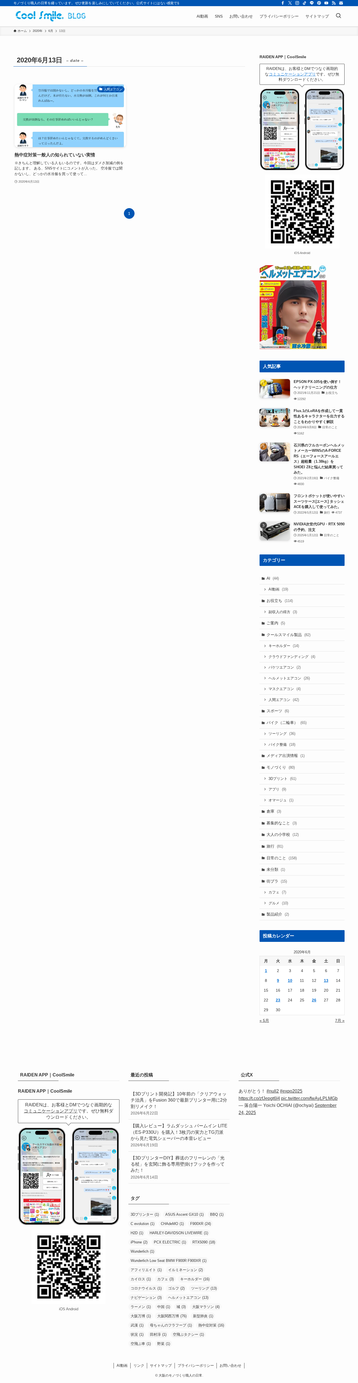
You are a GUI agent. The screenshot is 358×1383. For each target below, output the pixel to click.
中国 (163, 1307)
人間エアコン (283, 700)
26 (314, 1000)
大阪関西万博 (172, 1316)
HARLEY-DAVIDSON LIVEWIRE (179, 1233)
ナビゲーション (146, 1297)
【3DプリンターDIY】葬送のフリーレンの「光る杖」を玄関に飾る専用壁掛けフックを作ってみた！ (178, 1167)
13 (326, 980)
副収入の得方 (282, 612)
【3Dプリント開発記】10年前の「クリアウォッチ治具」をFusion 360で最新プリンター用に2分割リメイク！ (179, 1103)
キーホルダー (283, 646)
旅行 (275, 846)
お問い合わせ (230, 1365)
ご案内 (276, 623)
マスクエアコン (284, 689)
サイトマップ (161, 1365)
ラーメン (141, 1307)
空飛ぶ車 (141, 1344)
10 (290, 980)
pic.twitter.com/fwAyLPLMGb (309, 1098)
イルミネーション (185, 1270)
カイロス (141, 1279)
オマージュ (280, 800)
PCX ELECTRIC (170, 1242)
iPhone (139, 1242)
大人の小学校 (283, 834)
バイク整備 (281, 744)
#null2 (273, 1091)
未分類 (276, 869)
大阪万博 (141, 1316)
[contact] (341, 3)
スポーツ (278, 711)
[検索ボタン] (338, 16)
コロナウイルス (146, 1288)
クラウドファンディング (291, 657)
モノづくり (281, 767)
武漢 (137, 1325)
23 (278, 1000)
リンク (138, 1365)
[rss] (333, 3)
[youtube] (326, 3)
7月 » (340, 1020)
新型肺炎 (203, 1316)
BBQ (216, 1214)
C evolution (142, 1224)
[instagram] (297, 3)
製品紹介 (278, 914)
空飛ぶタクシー (188, 1334)
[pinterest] (319, 3)
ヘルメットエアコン (289, 678)
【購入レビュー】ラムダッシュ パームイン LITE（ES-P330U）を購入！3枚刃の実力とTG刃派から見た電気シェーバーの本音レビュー (179, 1135)
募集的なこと (282, 823)
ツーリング (281, 734)
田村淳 (158, 1334)
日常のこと (282, 858)
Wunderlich (142, 1251)
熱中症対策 (211, 1325)
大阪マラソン (206, 1307)
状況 (137, 1334)
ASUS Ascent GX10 (184, 1214)
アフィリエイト (146, 1270)
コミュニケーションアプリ (292, 74)
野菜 (163, 1344)
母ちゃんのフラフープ (171, 1325)
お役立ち (280, 600)
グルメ (278, 903)
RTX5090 (203, 1242)
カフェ (277, 892)
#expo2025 (291, 1091)
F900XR (200, 1224)
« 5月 (264, 1020)
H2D (137, 1233)
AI (273, 578)
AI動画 (278, 589)
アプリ (277, 789)
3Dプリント (282, 779)
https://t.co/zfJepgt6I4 (259, 1098)
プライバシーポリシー (196, 1365)
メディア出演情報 (286, 755)
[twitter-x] (290, 3)
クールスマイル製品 (288, 634)
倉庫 (274, 811)
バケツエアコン (284, 667)
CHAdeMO (172, 1224)
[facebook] (282, 3)
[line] (311, 3)
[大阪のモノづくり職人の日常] (51, 16)
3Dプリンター (145, 1214)
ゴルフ (176, 1288)
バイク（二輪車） (287, 722)
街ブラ (277, 881)
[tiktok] (304, 3)
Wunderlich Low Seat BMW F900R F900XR (168, 1261)
